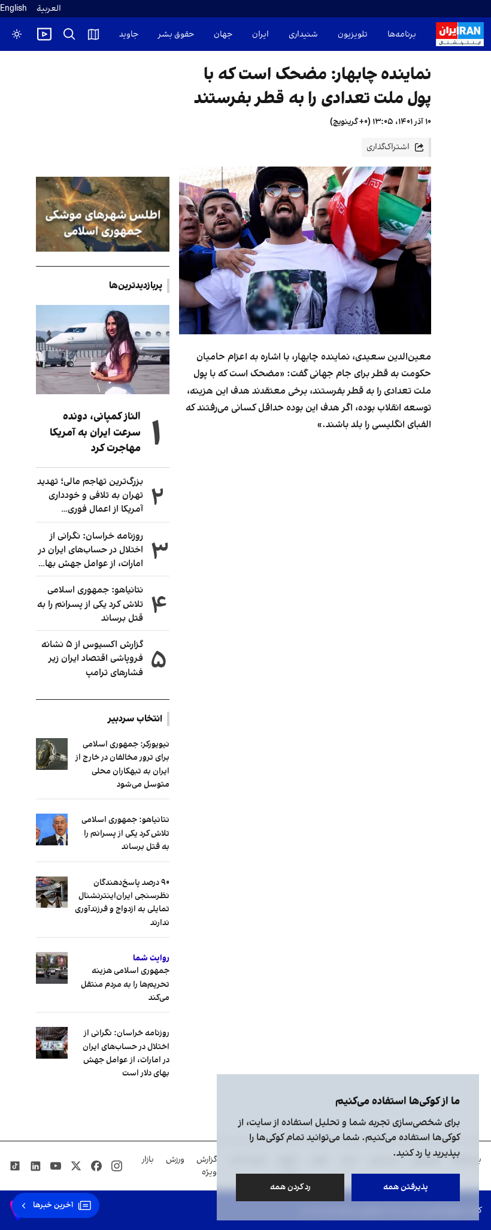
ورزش (175, 1159)
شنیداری (303, 34)
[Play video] (44, 34)
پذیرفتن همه (405, 1187)
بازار (148, 1159)
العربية (49, 8)
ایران (260, 34)
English (13, 8)
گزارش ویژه (206, 1165)
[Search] (69, 34)
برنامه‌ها (401, 34)
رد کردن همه (290, 1187)
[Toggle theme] (16, 34)
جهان (223, 34)
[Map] (93, 34)
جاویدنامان (119, 34)
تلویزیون (353, 34)
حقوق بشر (176, 34)
